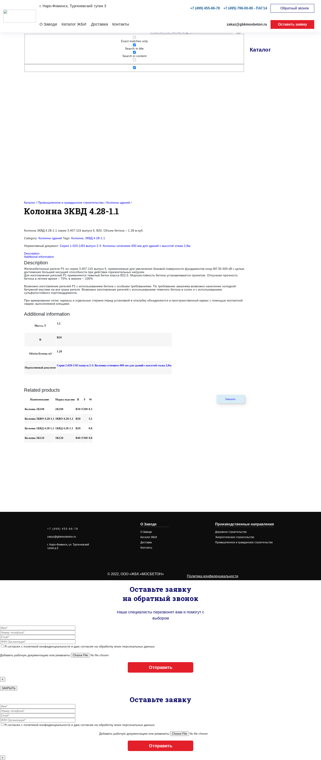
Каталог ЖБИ (74, 24)
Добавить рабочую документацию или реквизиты (35, 655)
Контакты (120, 24)
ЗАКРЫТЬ (9, 688)
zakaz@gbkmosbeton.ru (247, 24)
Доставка (99, 24)
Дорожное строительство (231, 531)
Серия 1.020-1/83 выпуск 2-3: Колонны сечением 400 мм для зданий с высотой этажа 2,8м (125, 246)
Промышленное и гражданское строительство (71, 202)
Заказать (230, 399)
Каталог (29, 202)
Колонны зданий (118, 202)
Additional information (39, 256)
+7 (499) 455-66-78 (205, 8)
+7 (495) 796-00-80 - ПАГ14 (245, 8)
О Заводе (48, 24)
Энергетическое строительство (234, 537)
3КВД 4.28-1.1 (95, 238)
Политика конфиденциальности (212, 576)
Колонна (77, 238)
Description (32, 253)
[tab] (134, 253)
